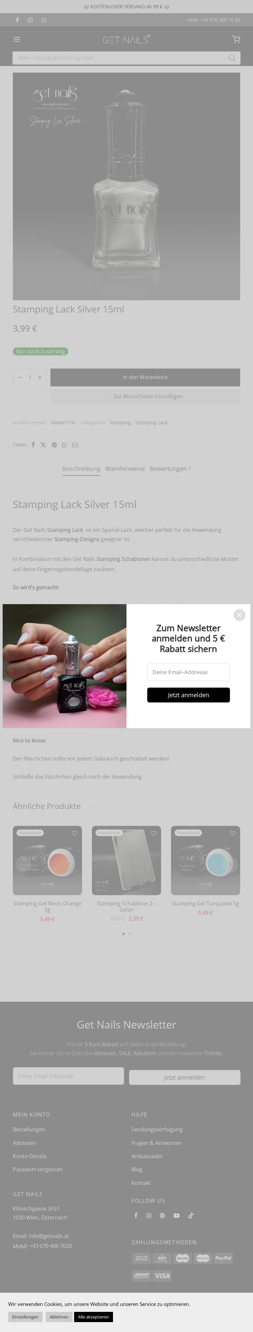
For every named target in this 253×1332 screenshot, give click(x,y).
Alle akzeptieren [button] (93, 1317)
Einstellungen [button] (25, 1317)
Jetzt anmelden (188, 695)
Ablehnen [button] (59, 1317)
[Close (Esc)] (239, 615)
